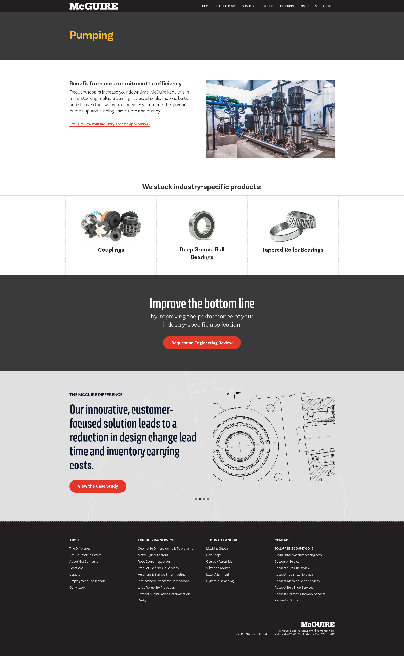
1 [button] (196, 499)
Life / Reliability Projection (156, 587)
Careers (74, 574)
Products (287, 6)
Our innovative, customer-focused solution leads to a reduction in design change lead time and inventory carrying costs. (132, 437)
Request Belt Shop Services (294, 587)
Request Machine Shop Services (297, 581)
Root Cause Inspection (154, 562)
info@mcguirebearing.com (303, 555)
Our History (77, 587)
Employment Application (87, 581)
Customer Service (287, 562)
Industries (267, 6)
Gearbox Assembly (219, 562)
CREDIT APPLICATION (248, 634)
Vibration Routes (218, 568)
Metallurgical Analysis (153, 555)
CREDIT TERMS (271, 634)
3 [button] (204, 499)
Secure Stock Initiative (85, 555)
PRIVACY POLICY (291, 634)
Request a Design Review (292, 568)
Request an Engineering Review (202, 343)
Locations (76, 568)
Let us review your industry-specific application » (109, 124)
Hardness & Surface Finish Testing (161, 574)
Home (206, 6)
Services (248, 6)
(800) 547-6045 (302, 548)
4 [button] (208, 499)
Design (143, 600)
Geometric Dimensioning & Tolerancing (165, 548)
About (327, 6)
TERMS (307, 634)
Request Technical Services (294, 574)
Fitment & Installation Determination (164, 594)
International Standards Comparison (163, 581)
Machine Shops (217, 548)
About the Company (83, 562)
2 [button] (200, 499)
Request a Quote (286, 600)
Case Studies (308, 6)
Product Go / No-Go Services (158, 568)
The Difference (226, 6)
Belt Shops (214, 555)
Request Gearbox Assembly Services (300, 594)
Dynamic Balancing (220, 581)
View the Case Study (102, 486)
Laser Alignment (217, 574)
